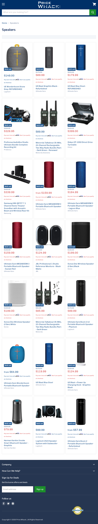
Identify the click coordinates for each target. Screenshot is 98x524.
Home (4, 23)
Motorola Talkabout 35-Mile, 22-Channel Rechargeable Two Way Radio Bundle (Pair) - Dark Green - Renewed (49, 146)
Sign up (40, 489)
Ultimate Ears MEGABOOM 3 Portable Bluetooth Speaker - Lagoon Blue (80, 205)
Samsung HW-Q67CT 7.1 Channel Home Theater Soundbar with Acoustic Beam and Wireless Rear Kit (16, 207)
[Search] (92, 12)
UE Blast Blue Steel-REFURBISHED (77, 87)
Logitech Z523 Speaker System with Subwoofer (46, 442)
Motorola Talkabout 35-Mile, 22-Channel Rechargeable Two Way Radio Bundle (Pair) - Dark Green (49, 326)
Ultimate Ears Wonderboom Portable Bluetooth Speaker (16, 384)
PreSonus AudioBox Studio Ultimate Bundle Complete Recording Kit (16, 144)
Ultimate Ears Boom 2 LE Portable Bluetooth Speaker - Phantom (80, 324)
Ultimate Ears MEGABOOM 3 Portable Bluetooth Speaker (48, 205)
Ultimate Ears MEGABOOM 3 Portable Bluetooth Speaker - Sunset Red (16, 266)
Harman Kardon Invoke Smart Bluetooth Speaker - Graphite (16, 443)
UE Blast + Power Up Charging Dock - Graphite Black (79, 385)
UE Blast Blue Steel (44, 382)
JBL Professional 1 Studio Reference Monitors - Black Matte (48, 266)
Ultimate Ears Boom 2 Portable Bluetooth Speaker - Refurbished (80, 443)
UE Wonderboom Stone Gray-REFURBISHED (14, 87)
